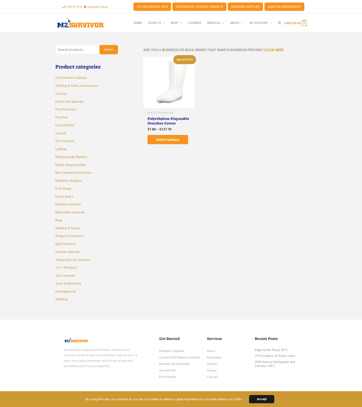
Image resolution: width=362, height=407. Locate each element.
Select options (168, 139)
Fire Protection (65, 109)
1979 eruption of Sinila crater (275, 356)
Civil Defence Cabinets (71, 78)
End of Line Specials (69, 102)
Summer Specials (67, 252)
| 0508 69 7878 (71, 6)
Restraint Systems (68, 204)
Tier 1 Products (66, 268)
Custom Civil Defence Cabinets (199, 6)
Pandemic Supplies (245, 6)
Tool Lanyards (65, 275)
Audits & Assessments (284, 6)
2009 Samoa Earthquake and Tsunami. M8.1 (275, 364)
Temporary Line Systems (72, 260)
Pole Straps (63, 189)
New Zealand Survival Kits (73, 173)
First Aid (61, 117)
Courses (61, 94)
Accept (262, 399)
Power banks (64, 196)
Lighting (60, 149)
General (60, 133)
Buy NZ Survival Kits (152, 6)
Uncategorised (65, 291)
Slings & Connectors (69, 236)
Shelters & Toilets (67, 228)
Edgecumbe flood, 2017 (271, 350)
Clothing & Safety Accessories (76, 86)
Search (109, 49)
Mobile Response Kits (70, 165)
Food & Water (64, 125)
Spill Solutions (65, 244)
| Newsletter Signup (95, 6)
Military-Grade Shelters (71, 157)
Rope (58, 220)
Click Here (274, 50)
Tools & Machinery (68, 283)
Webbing (61, 299)
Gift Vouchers (65, 141)
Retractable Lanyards (70, 212)
